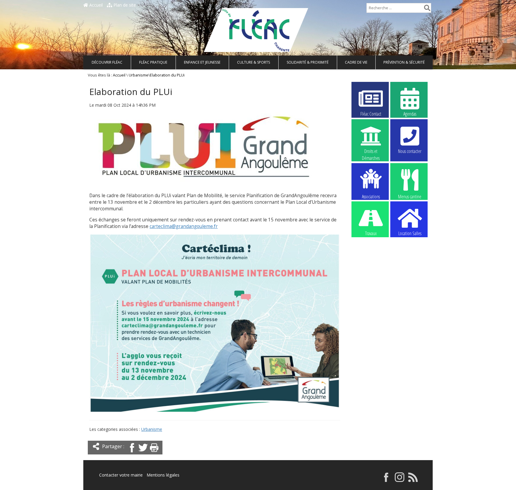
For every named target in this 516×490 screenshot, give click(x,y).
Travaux (371, 233)
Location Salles (409, 233)
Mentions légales (163, 475)
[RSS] (413, 480)
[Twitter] (143, 453)
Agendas (409, 114)
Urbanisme (138, 75)
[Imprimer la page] (154, 453)
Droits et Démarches (371, 151)
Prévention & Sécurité (404, 62)
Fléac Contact (370, 114)
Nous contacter (409, 151)
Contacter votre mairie (121, 475)
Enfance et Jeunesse (202, 62)
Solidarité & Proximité (307, 62)
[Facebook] (132, 453)
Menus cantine (409, 196)
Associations (371, 196)
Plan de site (124, 5)
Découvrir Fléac (107, 62)
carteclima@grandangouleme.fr (184, 226)
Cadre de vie (356, 62)
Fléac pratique (153, 62)
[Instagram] (399, 480)
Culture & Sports (253, 62)
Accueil (95, 5)
